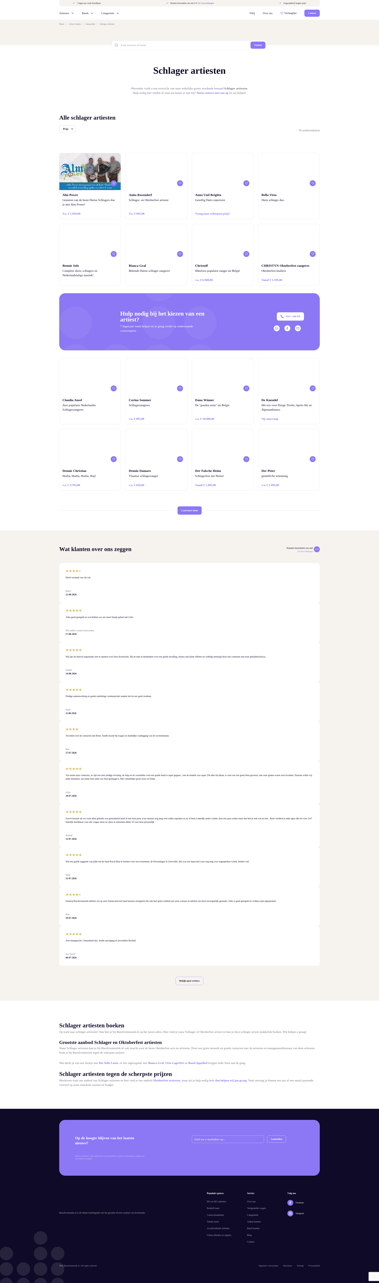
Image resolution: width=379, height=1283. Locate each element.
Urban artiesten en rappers (219, 1235)
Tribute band (213, 1221)
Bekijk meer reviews (189, 981)
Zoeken (258, 45)
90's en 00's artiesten (216, 1201)
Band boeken (253, 1228)
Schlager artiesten (107, 24)
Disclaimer (287, 1266)
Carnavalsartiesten (215, 1215)
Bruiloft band (213, 1208)
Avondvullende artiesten (218, 1228)
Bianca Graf (156, 1063)
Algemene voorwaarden (268, 1266)
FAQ (252, 13)
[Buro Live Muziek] (188, 13)
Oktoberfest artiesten (166, 1080)
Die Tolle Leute (108, 1063)
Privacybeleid (314, 1266)
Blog (249, 1235)
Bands (85, 13)
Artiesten (64, 13)
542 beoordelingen (206, 3)
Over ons (268, 13)
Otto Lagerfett (174, 1063)
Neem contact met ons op (213, 92)
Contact (312, 13)
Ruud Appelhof (198, 1063)
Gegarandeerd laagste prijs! (294, 3)
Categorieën (107, 13)
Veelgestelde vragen (256, 1208)
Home (61, 24)
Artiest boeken (75, 24)
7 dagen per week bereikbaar (88, 3)
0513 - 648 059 (293, 316)
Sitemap (300, 1266)
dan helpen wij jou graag (231, 1080)
